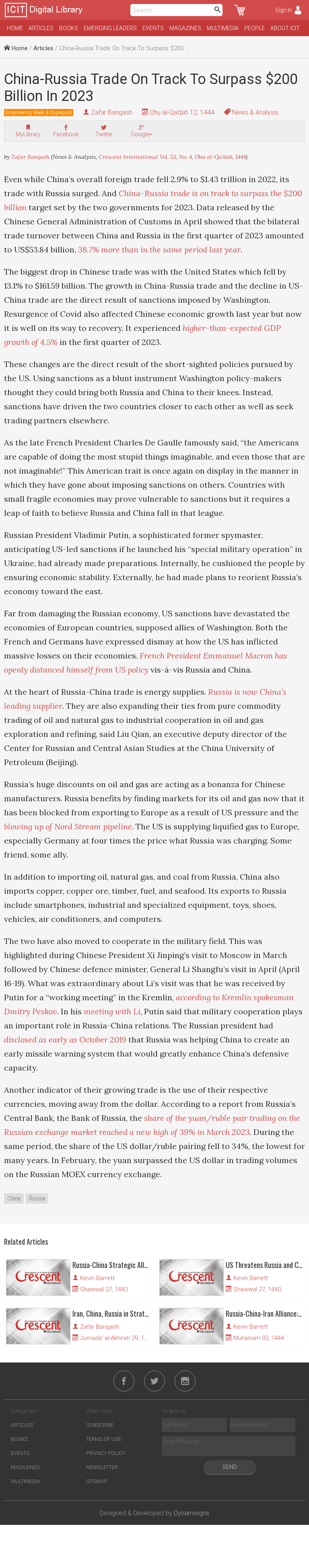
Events (153, 28)
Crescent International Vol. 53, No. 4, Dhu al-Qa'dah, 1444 (172, 156)
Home (15, 28)
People (254, 28)
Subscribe (99, 1425)
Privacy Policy (105, 1453)
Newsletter (102, 1467)
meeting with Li (112, 1011)
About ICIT (285, 28)
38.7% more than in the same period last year (159, 249)
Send (229, 1467)
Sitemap (96, 1481)
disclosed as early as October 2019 (65, 1039)
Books (68, 28)
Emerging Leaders (110, 28)
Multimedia (223, 28)
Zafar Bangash (111, 112)
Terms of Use (103, 1439)
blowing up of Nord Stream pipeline (68, 826)
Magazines (185, 28)
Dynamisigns (191, 1513)
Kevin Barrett (97, 1278)
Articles (41, 28)
